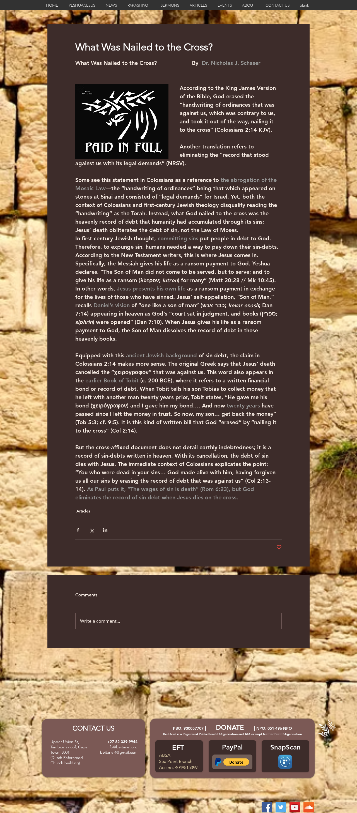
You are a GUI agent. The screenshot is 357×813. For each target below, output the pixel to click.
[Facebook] (267, 807)
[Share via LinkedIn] (105, 530)
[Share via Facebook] (78, 530)
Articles (83, 511)
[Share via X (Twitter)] (91, 530)
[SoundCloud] (308, 807)
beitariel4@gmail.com (119, 752)
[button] (236, 762)
